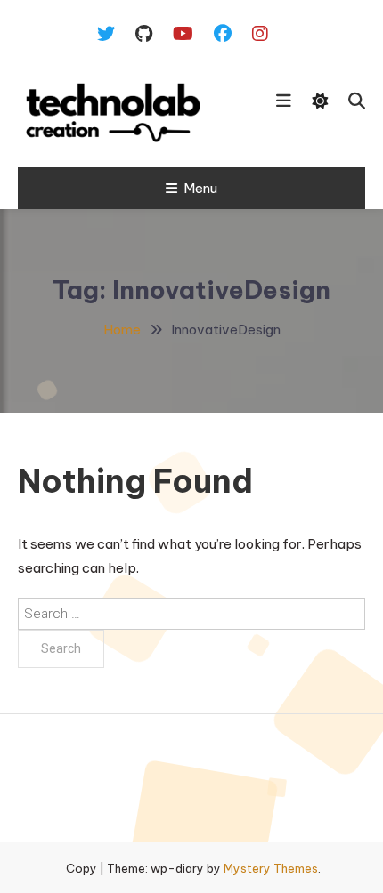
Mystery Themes (271, 868)
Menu (200, 188)
